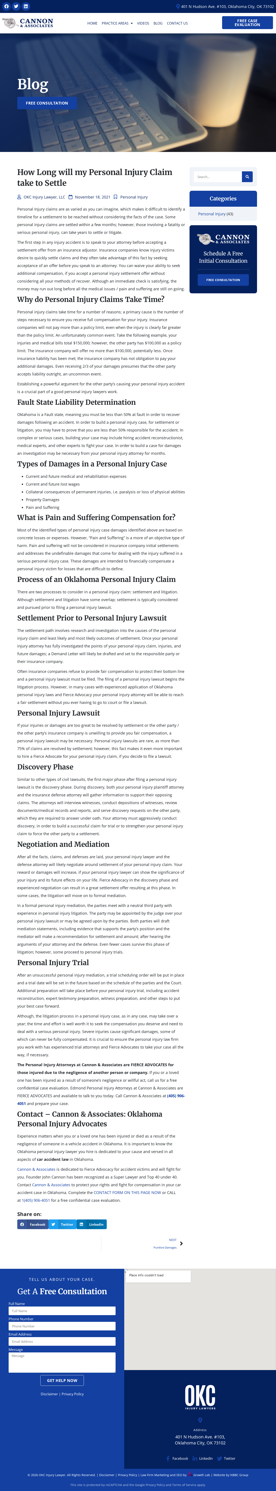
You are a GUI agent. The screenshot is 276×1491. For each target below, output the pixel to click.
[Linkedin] (26, 6)
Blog (158, 23)
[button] (33, 1224)
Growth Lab (201, 1475)
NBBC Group (239, 1475)
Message (16, 1350)
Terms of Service (184, 1485)
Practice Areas (115, 23)
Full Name (17, 1304)
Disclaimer (49, 1394)
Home (92, 23)
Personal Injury (134, 197)
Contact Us (177, 23)
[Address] (200, 1420)
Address (200, 1430)
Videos (143, 23)
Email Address (20, 1335)
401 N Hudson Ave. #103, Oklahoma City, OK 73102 (200, 1440)
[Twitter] (16, 6)
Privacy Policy (73, 1394)
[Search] (247, 176)
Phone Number (21, 1319)
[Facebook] (6, 6)
